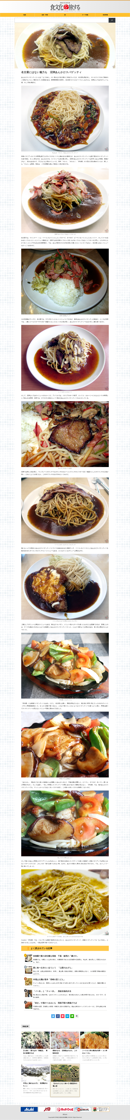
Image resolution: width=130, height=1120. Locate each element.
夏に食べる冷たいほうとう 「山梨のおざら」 (53, 968)
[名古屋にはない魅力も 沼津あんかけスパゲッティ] (67, 1016)
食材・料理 (45, 15)
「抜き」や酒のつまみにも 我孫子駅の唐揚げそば (55, 1003)
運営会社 (65, 1114)
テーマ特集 (85, 15)
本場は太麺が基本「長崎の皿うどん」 (49, 979)
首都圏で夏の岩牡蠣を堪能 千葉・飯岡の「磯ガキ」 (56, 956)
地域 (24, 15)
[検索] (112, 20)
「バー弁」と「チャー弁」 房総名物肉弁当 (52, 991)
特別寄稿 (105, 15)
